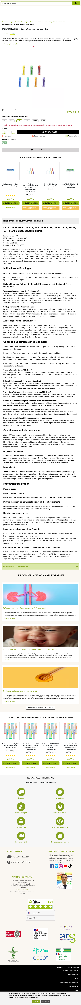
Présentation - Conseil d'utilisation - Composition (23, 221)
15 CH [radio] (27, 121)
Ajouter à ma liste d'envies (12, 110)
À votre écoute (60, 798)
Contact (76, 979)
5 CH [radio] (4, 121)
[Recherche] (76, 3)
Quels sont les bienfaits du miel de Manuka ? (20, 691)
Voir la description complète (10, 44)
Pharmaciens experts (21, 813)
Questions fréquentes (59, 813)
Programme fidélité (21, 842)
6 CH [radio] (43, 121)
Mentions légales (73, 974)
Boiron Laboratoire (36, 22)
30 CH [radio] (35, 121)
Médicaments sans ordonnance (60, 842)
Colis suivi (21, 798)
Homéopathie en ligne (21, 22)
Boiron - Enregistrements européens (54, 22)
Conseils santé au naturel (41, 707)
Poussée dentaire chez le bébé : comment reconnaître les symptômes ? (30, 649)
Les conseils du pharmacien (17, 566)
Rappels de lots (73, 987)
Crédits (76, 991)
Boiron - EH (5, 34)
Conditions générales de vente (69, 983)
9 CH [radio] (19, 121)
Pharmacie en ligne (7, 22)
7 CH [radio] (12, 121)
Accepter (36, 1002)
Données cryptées (21, 827)
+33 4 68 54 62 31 (22, 889)
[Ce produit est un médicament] (5, 145)
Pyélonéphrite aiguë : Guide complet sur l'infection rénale (25, 608)
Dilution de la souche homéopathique (14, 116)
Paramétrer (45, 1002)
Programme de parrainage (60, 827)
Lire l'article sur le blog (9, 618)
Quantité (4, 128)
